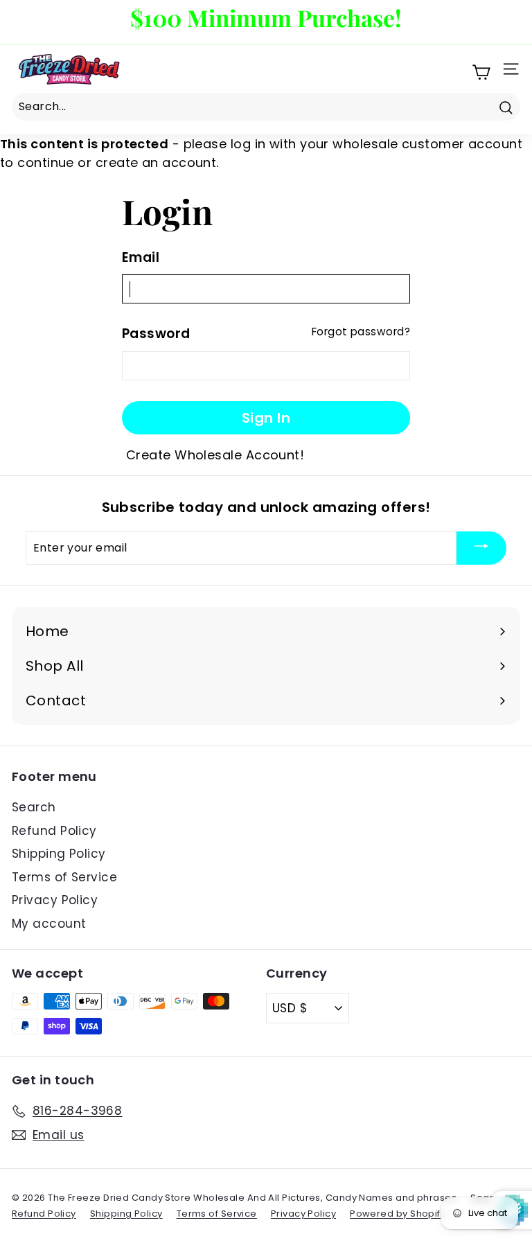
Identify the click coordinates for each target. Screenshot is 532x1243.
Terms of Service (64, 877)
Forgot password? (361, 331)
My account (49, 923)
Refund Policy (54, 830)
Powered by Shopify (397, 1213)
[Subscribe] (481, 548)
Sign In (266, 417)
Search (34, 807)
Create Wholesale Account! (215, 455)
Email (140, 257)
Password (156, 333)
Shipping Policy (59, 853)
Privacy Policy (55, 900)
